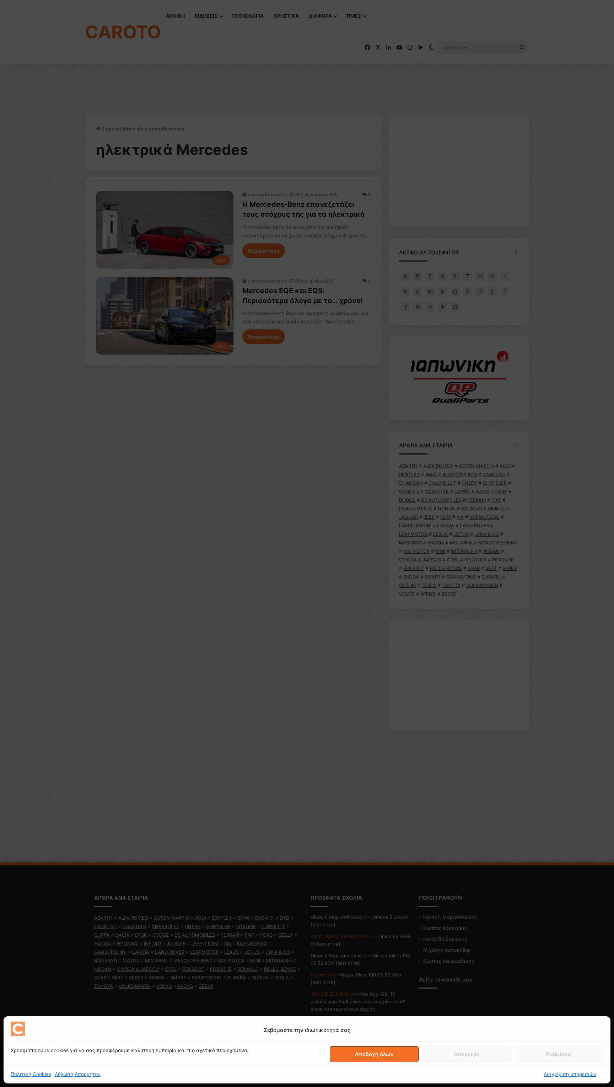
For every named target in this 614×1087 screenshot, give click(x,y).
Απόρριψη (466, 1054)
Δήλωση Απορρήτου (78, 1074)
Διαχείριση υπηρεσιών (570, 1074)
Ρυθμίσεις (559, 1054)
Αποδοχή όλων (374, 1054)
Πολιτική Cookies (31, 1074)
